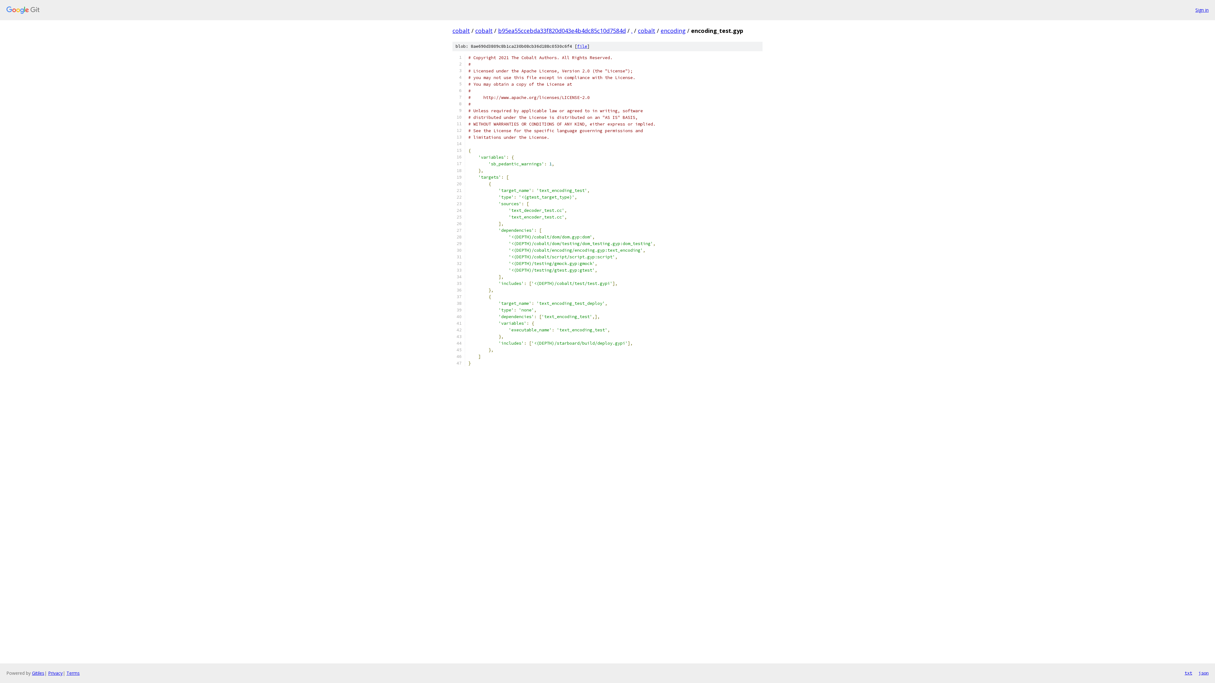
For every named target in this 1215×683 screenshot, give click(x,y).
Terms (73, 673)
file (582, 46)
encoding (673, 30)
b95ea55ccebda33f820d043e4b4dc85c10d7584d (562, 30)
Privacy (55, 673)
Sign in (1202, 10)
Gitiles (38, 673)
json (1204, 673)
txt (1188, 673)
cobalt (461, 30)
